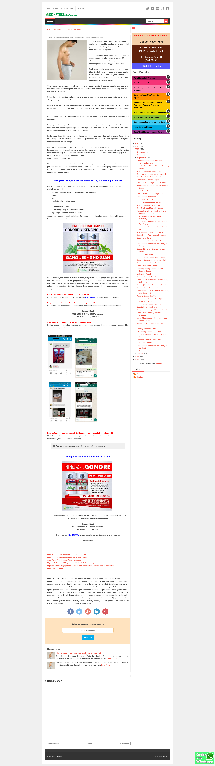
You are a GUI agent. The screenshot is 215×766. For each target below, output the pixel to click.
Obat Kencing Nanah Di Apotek (149, 241)
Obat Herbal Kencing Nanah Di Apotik (151, 174)
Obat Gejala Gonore (145, 199)
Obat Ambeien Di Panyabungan (147, 83)
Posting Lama (124, 743)
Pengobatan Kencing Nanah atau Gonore (89, 37)
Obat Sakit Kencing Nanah (147, 307)
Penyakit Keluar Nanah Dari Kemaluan (152, 263)
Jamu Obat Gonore (144, 343)
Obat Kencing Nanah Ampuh (148, 180)
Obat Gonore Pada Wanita (147, 196)
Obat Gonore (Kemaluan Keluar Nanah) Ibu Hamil (67, 557)
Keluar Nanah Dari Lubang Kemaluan (151, 235)
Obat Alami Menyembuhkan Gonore (149, 132)
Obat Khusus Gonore (55, 568)
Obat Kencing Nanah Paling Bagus (150, 304)
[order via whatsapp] (204, 764)
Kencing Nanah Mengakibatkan (149, 171)
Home (51, 21)
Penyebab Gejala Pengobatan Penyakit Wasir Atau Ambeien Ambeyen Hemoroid (150, 104)
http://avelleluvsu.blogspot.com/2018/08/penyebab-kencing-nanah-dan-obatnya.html (80, 566)
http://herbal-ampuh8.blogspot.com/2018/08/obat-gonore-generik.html (74, 563)
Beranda (89, 743)
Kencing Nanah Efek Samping (148, 205)
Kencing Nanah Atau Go (146, 296)
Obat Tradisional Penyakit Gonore (150, 208)
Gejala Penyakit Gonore (146, 191)
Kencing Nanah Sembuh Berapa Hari (151, 260)
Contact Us (57, 8)
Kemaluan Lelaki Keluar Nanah (149, 177)
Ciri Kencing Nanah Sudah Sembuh (151, 332)
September (141, 158)
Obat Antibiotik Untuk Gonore (148, 254)
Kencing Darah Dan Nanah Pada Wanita (150, 112)
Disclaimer (81, 8)
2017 (137, 356)
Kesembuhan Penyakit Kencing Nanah (152, 232)
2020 (137, 143)
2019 (137, 146)
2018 (137, 149)
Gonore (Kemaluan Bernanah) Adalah (151, 285)
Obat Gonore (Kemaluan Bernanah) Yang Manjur (66, 554)
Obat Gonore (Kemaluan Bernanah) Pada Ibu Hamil (78, 653)
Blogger (158, 364)
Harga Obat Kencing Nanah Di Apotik (151, 183)
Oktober (140, 155)
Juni (139, 351)
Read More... (113, 658)
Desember (141, 152)
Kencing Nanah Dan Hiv (146, 329)
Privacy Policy (69, 8)
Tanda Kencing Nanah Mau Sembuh (151, 257)
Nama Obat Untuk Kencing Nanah (150, 194)
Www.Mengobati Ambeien (144, 78)
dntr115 (140, 377)
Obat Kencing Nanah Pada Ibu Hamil (61, 571)
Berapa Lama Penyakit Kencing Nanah (150, 122)
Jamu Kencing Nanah (143, 127)
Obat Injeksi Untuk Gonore (147, 266)
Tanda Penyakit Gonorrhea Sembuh (151, 202)
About (48, 8)
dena (139, 374)
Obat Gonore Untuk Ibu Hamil (146, 117)
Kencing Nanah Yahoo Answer (149, 277)
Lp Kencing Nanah (144, 274)
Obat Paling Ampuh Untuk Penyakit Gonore (64, 560)
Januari (140, 354)
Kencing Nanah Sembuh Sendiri (149, 288)
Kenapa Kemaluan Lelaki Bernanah (151, 340)
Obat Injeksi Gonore (145, 238)
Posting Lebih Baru (53, 743)
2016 (137, 359)
